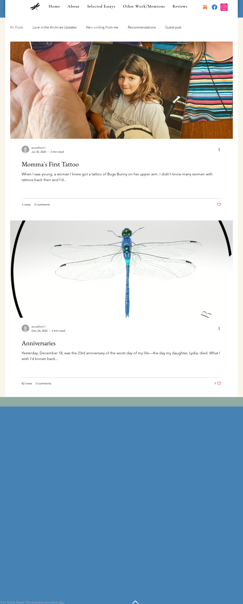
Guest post (173, 27)
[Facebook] (214, 7)
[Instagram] (224, 7)
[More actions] (221, 149)
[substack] (205, 7)
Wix (61, 602)
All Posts (16, 27)
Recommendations (142, 27)
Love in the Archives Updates (54, 27)
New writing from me (102, 27)
